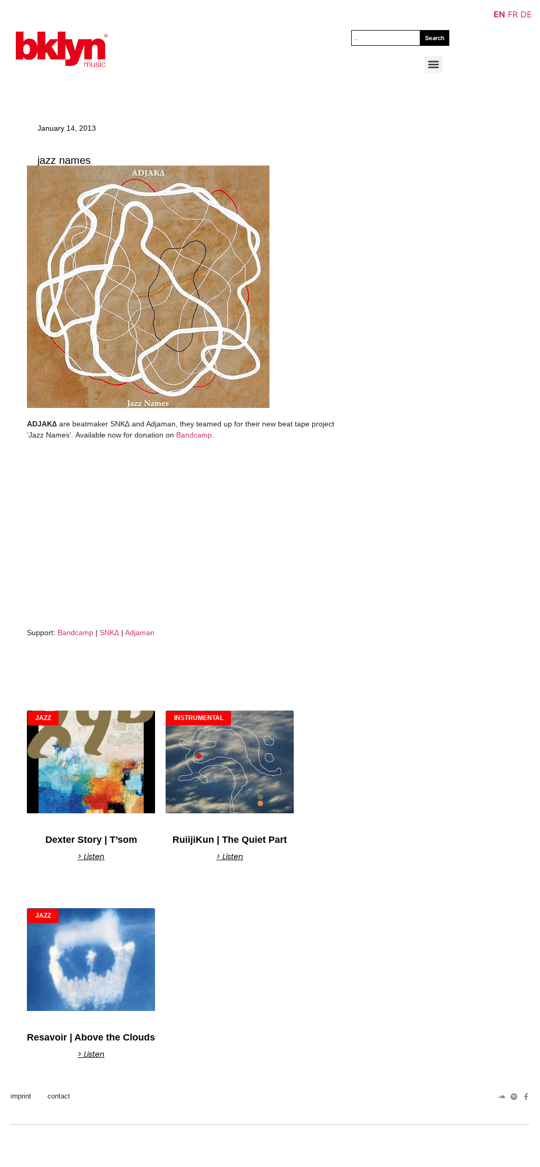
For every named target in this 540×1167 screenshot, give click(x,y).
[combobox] (385, 38)
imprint (21, 1096)
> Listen (91, 856)
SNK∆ (110, 632)
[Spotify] (513, 1096)
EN (499, 14)
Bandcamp (194, 435)
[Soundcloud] (501, 1096)
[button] (433, 64)
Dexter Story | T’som (91, 839)
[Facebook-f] (526, 1096)
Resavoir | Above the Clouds (91, 1037)
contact (58, 1096)
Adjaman (140, 632)
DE (526, 14)
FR (513, 14)
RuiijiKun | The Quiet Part (229, 839)
